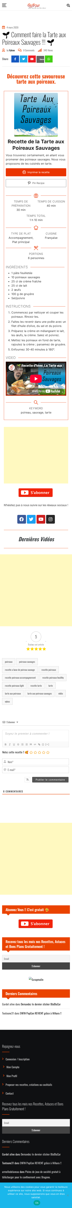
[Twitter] (31, 519)
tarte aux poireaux (13, 693)
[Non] (67, 1195)
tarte (50, 685)
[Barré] (18, 744)
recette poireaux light (14, 685)
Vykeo (12, 50)
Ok (36, 1202)
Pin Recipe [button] (38, 183)
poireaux (8, 661)
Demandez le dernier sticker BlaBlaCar (41, 1004)
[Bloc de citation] (30, 744)
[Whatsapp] (49, 59)
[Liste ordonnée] (22, 744)
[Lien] (39, 744)
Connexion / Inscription (18, 1059)
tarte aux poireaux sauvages (39, 693)
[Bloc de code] (35, 744)
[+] (47, 744)
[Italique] (10, 744)
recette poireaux (48, 669)
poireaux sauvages (27, 661)
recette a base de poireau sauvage (20, 669)
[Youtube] (32, 59)
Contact (10, 1093)
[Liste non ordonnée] (26, 744)
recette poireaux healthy (53, 677)
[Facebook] (21, 519)
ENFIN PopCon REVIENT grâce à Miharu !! (40, 1013)
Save (42, 59)
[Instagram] (50, 519)
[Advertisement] (36, 455)
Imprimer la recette (38, 172)
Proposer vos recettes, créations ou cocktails (29, 1085)
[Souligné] (14, 744)
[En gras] (5, 744)
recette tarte (36, 685)
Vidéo (60, 693)
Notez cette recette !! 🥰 (15, 752)
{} (43, 744)
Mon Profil (11, 1076)
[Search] (68, 5)
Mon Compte (12, 1067)
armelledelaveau (10, 1172)
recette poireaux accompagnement (20, 677)
